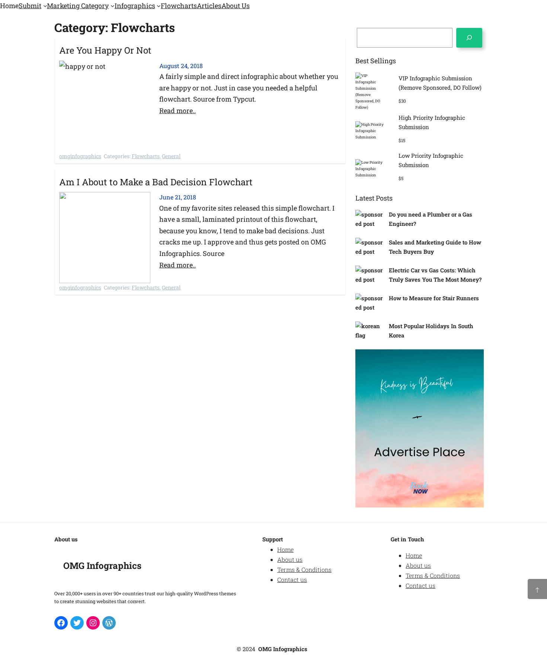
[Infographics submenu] (159, 6)
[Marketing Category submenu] (113, 6)
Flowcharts (146, 156)
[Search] (469, 38)
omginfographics (80, 156)
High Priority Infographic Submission (432, 122)
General (171, 156)
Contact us (292, 579)
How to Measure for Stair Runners (434, 298)
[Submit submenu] (45, 6)
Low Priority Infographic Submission (431, 160)
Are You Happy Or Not (105, 50)
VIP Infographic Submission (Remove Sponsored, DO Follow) (440, 83)
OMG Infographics (102, 565)
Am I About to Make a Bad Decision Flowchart (156, 182)
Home (285, 549)
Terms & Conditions (304, 569)
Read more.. (177, 110)
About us (290, 559)
